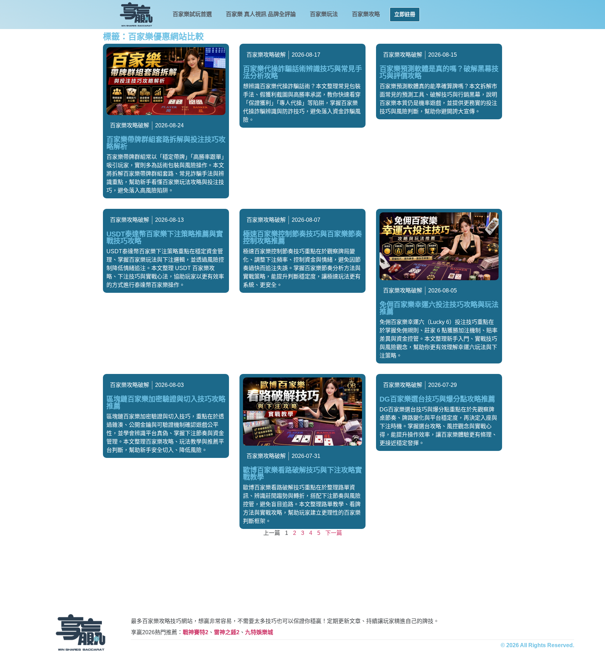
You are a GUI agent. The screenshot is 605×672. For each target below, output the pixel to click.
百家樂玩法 (324, 14)
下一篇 (333, 533)
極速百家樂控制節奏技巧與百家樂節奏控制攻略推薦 (302, 237)
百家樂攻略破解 (129, 125)
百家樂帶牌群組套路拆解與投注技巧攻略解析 (165, 143)
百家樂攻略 (366, 14)
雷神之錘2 (226, 632)
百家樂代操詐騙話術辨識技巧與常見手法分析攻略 (302, 72)
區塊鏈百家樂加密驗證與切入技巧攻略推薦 (165, 402)
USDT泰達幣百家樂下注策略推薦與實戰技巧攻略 (164, 237)
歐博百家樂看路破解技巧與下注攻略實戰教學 (302, 473)
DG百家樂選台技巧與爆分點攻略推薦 (437, 399)
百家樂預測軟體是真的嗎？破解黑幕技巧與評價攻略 (439, 72)
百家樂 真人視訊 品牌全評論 (261, 14)
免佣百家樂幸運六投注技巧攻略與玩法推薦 (439, 308)
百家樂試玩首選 (192, 14)
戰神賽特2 (195, 632)
